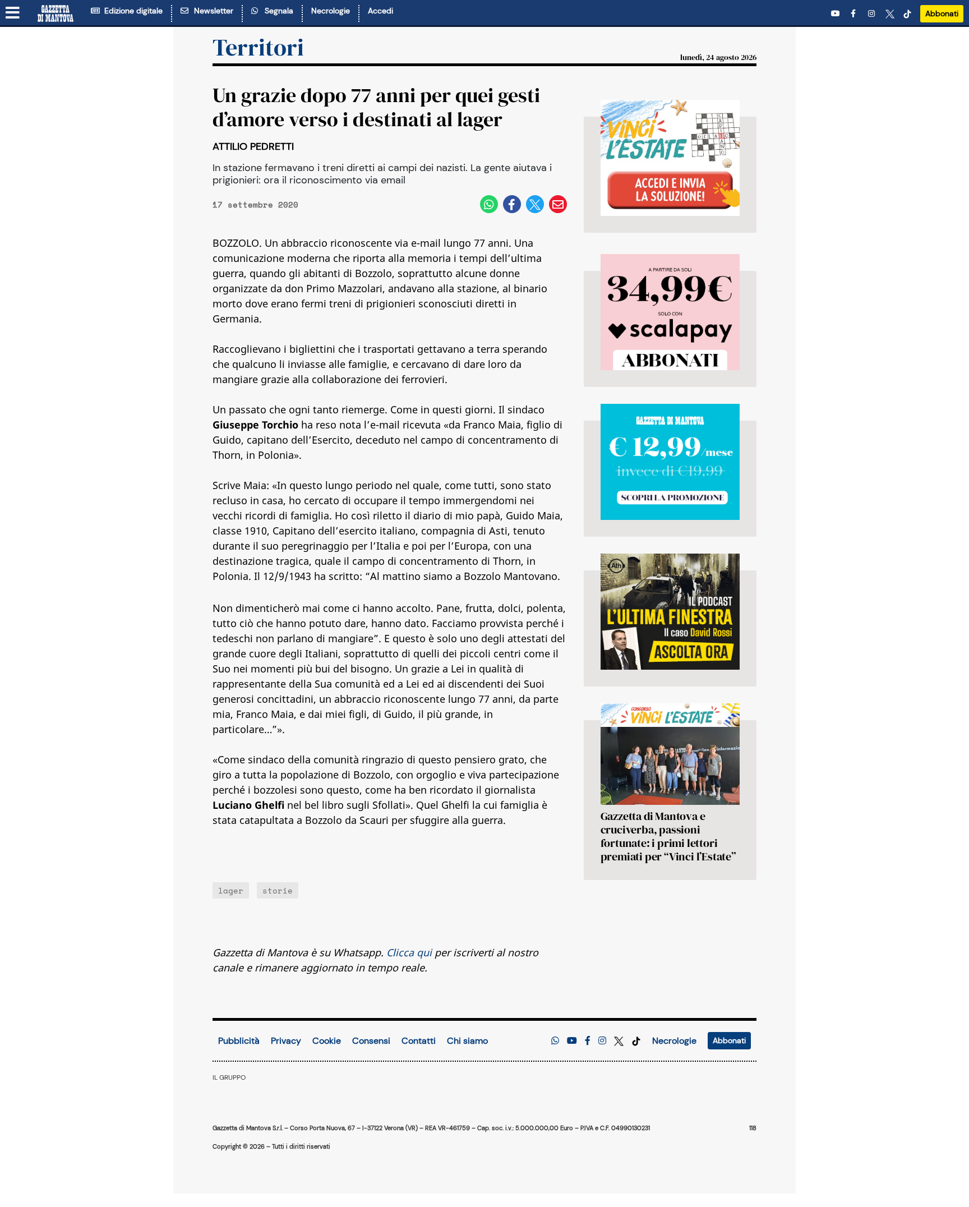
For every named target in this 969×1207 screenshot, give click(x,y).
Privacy (286, 1041)
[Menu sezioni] (13, 13)
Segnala (276, 11)
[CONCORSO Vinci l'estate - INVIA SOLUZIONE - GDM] (670, 158)
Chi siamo (467, 1041)
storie (277, 890)
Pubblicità (239, 1041)
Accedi (380, 11)
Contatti (419, 1041)
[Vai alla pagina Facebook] (855, 14)
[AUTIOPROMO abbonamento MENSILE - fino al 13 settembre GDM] (670, 462)
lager (230, 890)
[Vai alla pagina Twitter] (889, 14)
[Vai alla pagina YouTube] (836, 14)
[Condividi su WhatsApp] (489, 204)
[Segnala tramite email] (558, 204)
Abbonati (941, 13)
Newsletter (211, 11)
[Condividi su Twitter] (535, 204)
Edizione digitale (131, 11)
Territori (258, 47)
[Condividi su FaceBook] (512, 204)
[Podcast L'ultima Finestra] (670, 612)
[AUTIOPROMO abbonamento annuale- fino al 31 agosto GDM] (670, 312)
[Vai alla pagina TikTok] (907, 14)
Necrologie (330, 11)
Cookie (326, 1041)
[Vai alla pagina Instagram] (872, 14)
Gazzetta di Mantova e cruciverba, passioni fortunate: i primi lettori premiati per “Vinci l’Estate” (668, 836)
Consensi (371, 1041)
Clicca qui (409, 952)
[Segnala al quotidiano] (555, 1041)
